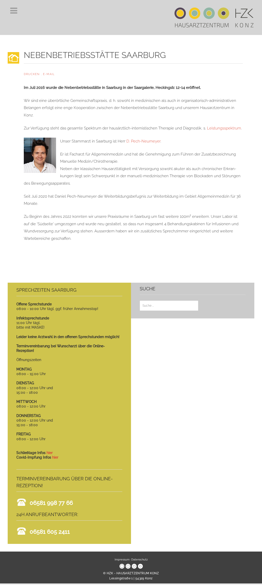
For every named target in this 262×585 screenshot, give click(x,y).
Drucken (32, 74)
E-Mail (48, 74)
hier (50, 453)
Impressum (122, 559)
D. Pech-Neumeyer (143, 141)
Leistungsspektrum (224, 128)
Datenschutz (139, 559)
